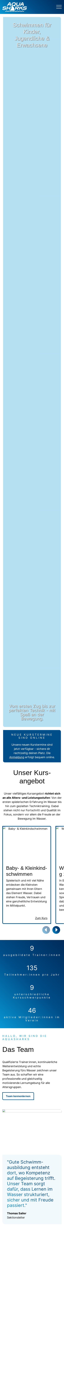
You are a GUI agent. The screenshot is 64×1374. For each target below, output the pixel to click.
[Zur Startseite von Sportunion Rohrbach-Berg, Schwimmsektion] (27, 7)
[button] (56, 930)
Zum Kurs (41, 918)
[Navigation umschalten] (59, 7)
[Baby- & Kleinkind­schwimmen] (26, 844)
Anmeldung (16, 757)
